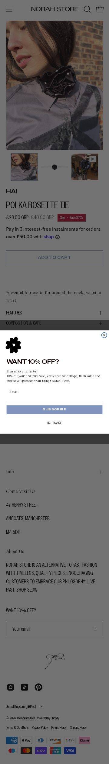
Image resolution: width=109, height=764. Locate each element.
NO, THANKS (55, 423)
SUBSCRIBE (54, 409)
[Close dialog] (104, 335)
